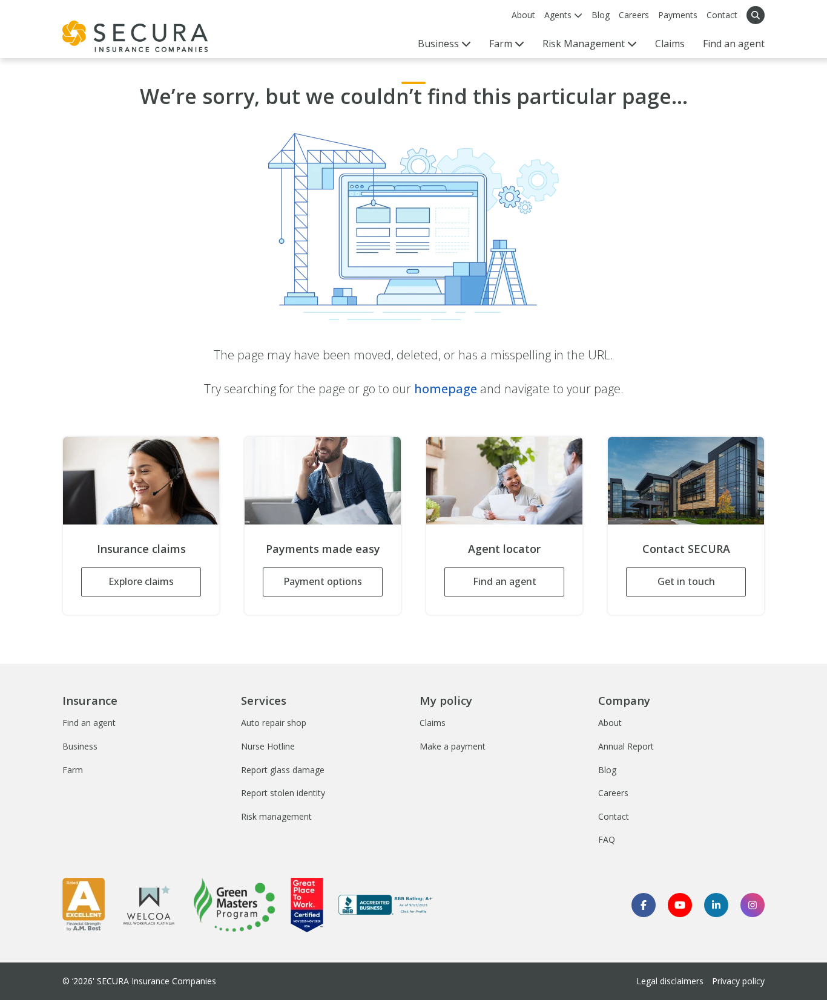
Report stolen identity (283, 793)
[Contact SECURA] (686, 481)
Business (79, 746)
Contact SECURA (686, 548)
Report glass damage (283, 770)
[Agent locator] (504, 481)
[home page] (135, 36)
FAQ (606, 839)
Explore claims (141, 581)
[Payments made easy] (323, 481)
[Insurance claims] (141, 481)
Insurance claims (141, 548)
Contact (722, 15)
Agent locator (504, 548)
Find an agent (734, 43)
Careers (634, 15)
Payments (677, 15)
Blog (600, 15)
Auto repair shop (273, 722)
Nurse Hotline (268, 746)
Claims (670, 43)
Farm (72, 770)
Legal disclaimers (669, 981)
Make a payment (453, 746)
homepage (445, 389)
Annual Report (626, 746)
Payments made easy (323, 548)
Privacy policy (738, 981)
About (523, 15)
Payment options (322, 581)
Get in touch (686, 581)
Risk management (276, 816)
